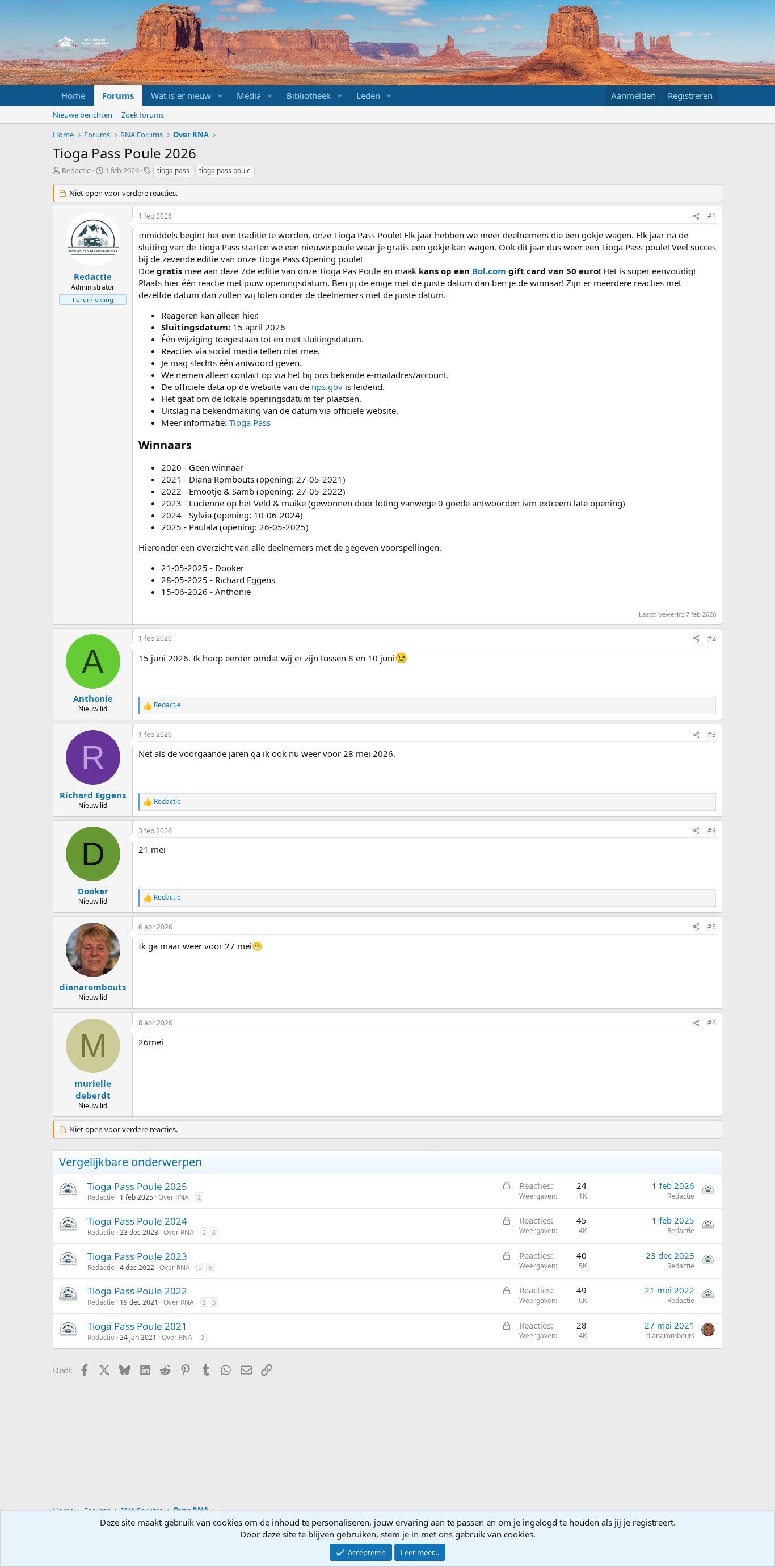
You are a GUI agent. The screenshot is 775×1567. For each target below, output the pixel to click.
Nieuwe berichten (82, 115)
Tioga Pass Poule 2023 (137, 1256)
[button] (220, 95)
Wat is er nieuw (181, 95)
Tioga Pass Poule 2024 (137, 1220)
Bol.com (489, 270)
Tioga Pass (250, 422)
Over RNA (173, 1197)
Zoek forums (142, 115)
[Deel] (696, 216)
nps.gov (327, 386)
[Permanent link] (197, 445)
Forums (118, 95)
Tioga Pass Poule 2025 (137, 1186)
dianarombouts (670, 1335)
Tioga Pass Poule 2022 (137, 1290)
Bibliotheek (309, 95)
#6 (711, 1023)
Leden (368, 95)
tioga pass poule (225, 170)
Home (73, 95)
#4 (711, 831)
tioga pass (173, 170)
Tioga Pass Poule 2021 (137, 1326)
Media (249, 95)
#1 (711, 216)
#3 (711, 734)
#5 (711, 927)
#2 (711, 638)
